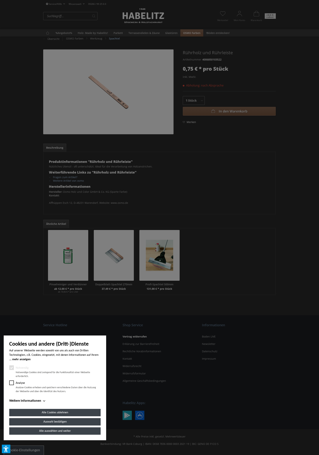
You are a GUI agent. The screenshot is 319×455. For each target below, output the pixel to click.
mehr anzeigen (21, 359)
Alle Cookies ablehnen (55, 412)
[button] (6, 449)
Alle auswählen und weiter (55, 431)
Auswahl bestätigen (55, 421)
